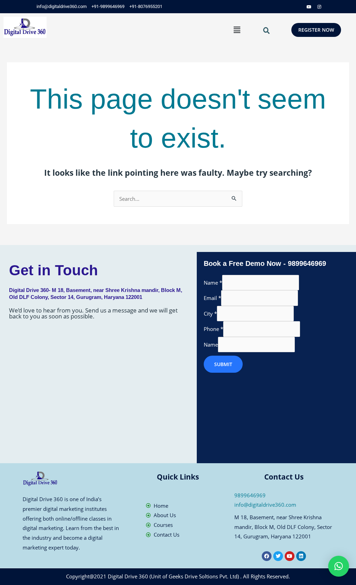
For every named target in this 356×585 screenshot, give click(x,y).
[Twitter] (288, 6)
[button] (237, 29)
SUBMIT (223, 364)
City (210, 313)
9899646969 (250, 495)
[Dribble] (309, 6)
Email (212, 297)
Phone (213, 328)
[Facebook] (278, 6)
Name (213, 282)
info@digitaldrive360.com (265, 504)
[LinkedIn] (298, 6)
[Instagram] (319, 6)
